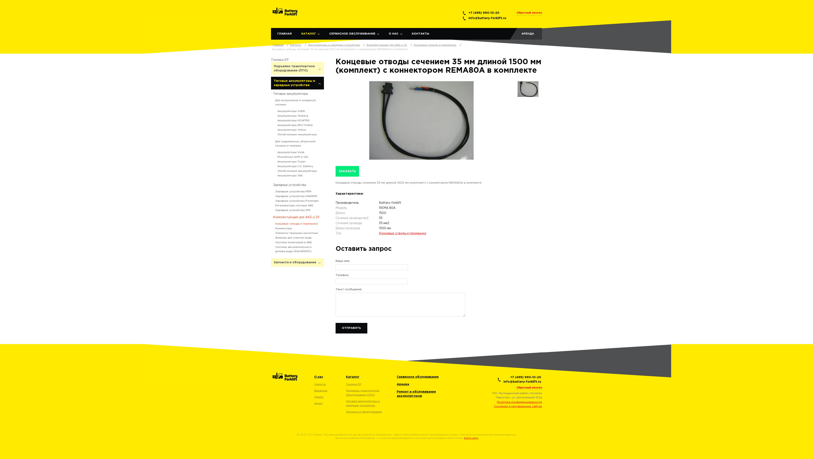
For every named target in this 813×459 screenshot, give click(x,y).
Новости (320, 384)
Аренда (527, 34)
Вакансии (320, 390)
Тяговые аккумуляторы (290, 94)
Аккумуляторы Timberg (292, 116)
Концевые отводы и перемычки (296, 224)
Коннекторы (283, 228)
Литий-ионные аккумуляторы (297, 134)
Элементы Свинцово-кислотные (296, 233)
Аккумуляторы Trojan (291, 161)
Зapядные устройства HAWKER (296, 196)
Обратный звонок (529, 13)
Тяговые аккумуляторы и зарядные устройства (294, 83)
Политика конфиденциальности (519, 402)
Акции (318, 403)
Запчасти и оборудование (295, 262)
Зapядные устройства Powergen (297, 201)
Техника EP (280, 60)
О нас (393, 34)
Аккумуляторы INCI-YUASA (295, 125)
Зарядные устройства (289, 185)
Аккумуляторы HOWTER (293, 120)
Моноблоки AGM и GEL (293, 157)
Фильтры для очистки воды (293, 238)
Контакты (420, 34)
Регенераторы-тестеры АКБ (294, 205)
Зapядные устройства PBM (293, 191)
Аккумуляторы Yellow (291, 130)
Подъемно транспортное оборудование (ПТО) (294, 68)
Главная (284, 34)
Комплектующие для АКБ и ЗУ (296, 217)
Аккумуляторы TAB (290, 175)
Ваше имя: (343, 261)
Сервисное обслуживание (352, 34)
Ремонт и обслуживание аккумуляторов (416, 394)
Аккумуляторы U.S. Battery (295, 166)
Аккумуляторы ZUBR (291, 111)
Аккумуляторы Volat (290, 152)
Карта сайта (471, 438)
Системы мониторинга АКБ (293, 242)
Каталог (308, 34)
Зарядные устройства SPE (293, 210)
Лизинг (319, 397)
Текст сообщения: (349, 289)
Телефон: (342, 275)
